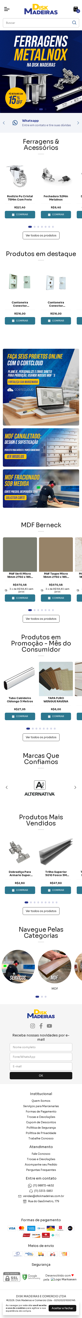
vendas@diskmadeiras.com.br (43, 1196)
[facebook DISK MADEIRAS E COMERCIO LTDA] (41, 1026)
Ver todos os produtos (41, 235)
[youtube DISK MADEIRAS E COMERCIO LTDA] (49, 1026)
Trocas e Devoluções (41, 1117)
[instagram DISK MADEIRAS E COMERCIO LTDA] (32, 1026)
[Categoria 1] (18, 966)
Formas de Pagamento (41, 1111)
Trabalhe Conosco (41, 1138)
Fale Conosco (41, 1154)
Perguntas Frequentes (41, 1170)
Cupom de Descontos (41, 1122)
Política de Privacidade (41, 1133)
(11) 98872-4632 (43, 1185)
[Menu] (7, 9)
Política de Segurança (41, 1127)
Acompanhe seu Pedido (41, 1164)
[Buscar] (74, 22)
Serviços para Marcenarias (41, 1106)
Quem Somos (41, 1101)
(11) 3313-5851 (43, 1191)
